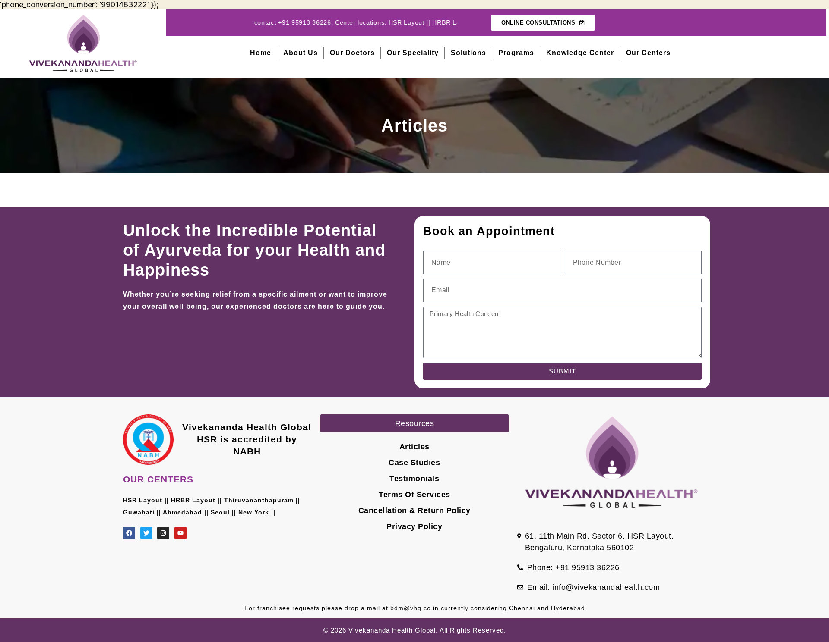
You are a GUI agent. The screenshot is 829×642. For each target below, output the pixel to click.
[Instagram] (163, 533)
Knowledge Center (580, 52)
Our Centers (648, 52)
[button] (414, 423)
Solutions (468, 52)
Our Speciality (413, 52)
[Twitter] (146, 533)
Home (260, 52)
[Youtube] (180, 533)
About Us (300, 52)
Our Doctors (352, 52)
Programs (516, 52)
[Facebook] (129, 533)
